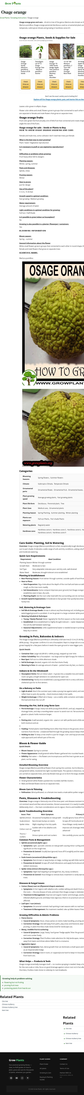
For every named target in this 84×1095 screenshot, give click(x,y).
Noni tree (5, 1010)
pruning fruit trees (11, 985)
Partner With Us (66, 1075)
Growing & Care (45, 1073)
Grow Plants (4, 18)
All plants (43, 1068)
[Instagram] (22, 1078)
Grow (16, 1060)
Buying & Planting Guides (46, 1078)
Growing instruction (18, 18)
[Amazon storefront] (28, 1078)
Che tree (5, 1001)
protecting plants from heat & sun (17, 988)
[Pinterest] (11, 1078)
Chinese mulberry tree (10, 1007)
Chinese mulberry (8, 1004)
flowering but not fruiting (14, 982)
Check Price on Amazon (26, 84)
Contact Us (63, 1064)
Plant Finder (44, 1064)
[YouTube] (16, 1078)
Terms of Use (64, 1068)
